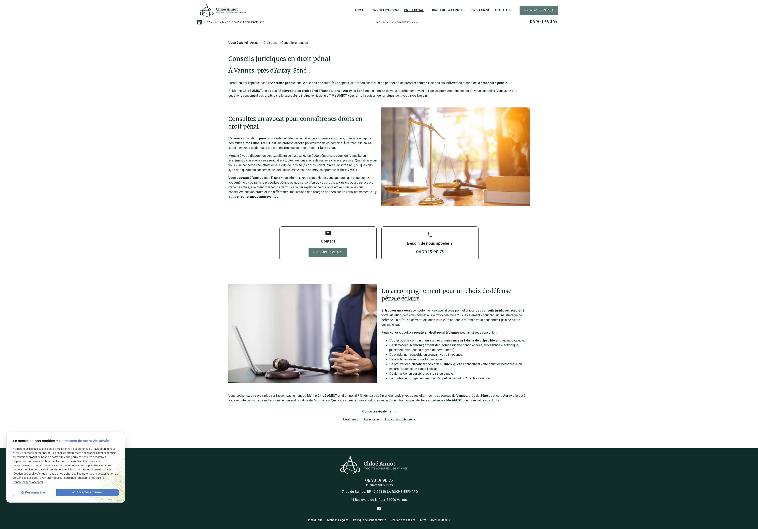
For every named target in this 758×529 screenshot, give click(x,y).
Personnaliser (35, 492)
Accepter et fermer (89, 492)
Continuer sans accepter (28, 482)
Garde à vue (371, 419)
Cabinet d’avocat (386, 10)
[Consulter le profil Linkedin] (199, 22)
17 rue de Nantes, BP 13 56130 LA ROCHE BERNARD (235, 22)
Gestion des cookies (403, 520)
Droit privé (480, 10)
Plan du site (315, 520)
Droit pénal (414, 10)
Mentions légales (337, 520)
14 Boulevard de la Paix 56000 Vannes (397, 22)
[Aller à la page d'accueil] (223, 10)
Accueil (361, 10)
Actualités (503, 10)
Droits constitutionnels (399, 419)
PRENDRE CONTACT (539, 10)
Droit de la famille (447, 10)
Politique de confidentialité (369, 520)
